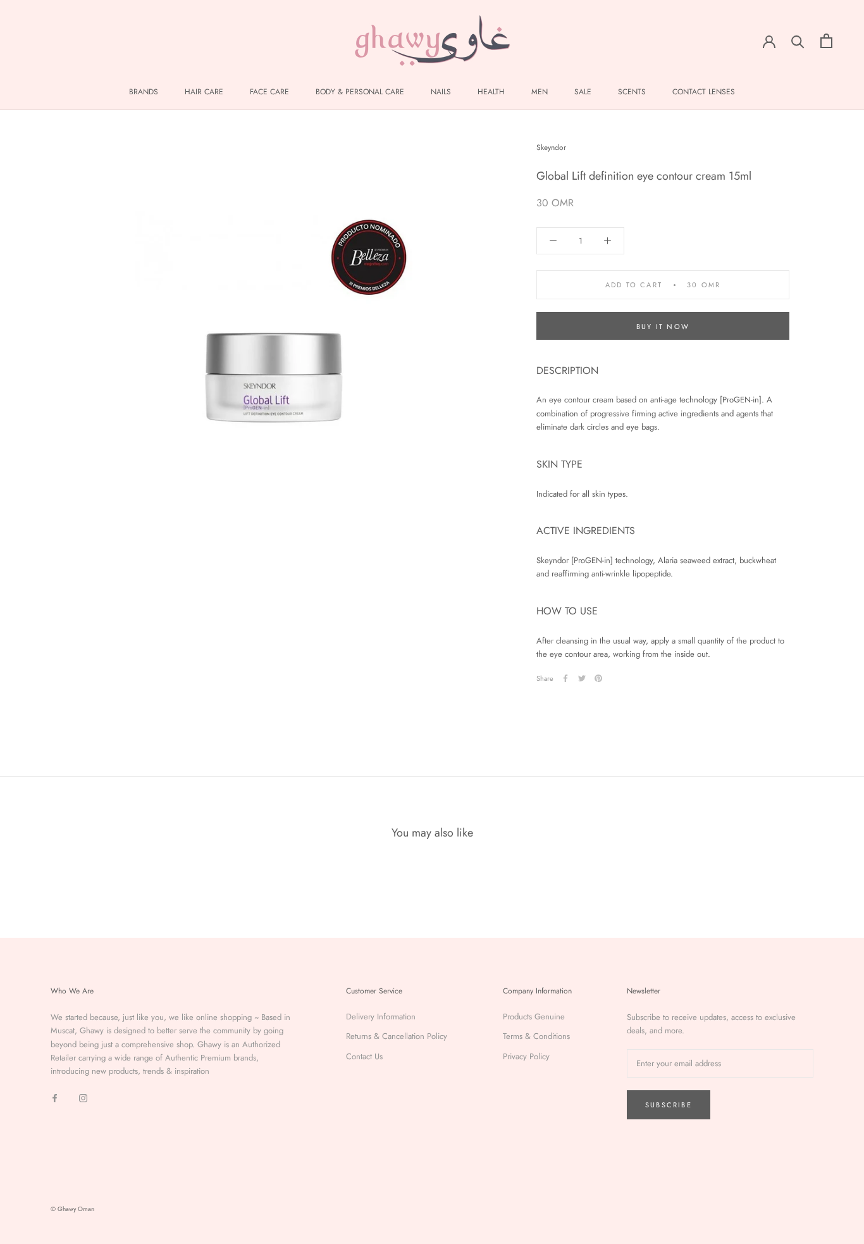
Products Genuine (534, 1017)
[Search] (798, 40)
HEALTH (491, 91)
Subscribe (668, 1105)
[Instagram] (83, 1097)
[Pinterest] (598, 678)
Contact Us (364, 1056)
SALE (582, 91)
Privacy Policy (526, 1056)
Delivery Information (381, 1017)
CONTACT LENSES (703, 91)
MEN (539, 91)
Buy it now (662, 326)
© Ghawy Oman (72, 1209)
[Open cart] (826, 41)
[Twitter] (582, 678)
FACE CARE (269, 91)
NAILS (441, 91)
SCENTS (632, 91)
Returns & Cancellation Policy (396, 1036)
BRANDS (143, 91)
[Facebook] (565, 678)
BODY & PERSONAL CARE (360, 91)
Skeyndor (551, 147)
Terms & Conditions (536, 1036)
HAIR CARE (204, 91)
